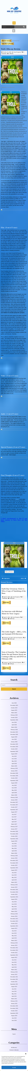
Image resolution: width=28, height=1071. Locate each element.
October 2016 (14, 836)
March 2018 (14, 795)
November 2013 (14, 921)
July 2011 (14, 989)
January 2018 (14, 800)
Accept (14, 1067)
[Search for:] (10, 26)
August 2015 (14, 870)
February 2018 (14, 797)
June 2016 (14, 846)
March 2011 (14, 998)
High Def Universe (14, 16)
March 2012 (14, 969)
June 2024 (14, 722)
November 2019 (14, 746)
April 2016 (14, 850)
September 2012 (14, 955)
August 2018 (14, 783)
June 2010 (14, 1020)
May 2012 (14, 964)
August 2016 (14, 841)
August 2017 (14, 812)
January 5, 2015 (8, 662)
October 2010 (14, 1010)
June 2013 (14, 933)
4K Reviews (14, 1047)
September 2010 (14, 1013)
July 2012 (14, 959)
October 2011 (14, 981)
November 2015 (14, 863)
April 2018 (14, 792)
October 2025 (14, 707)
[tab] (14, 23)
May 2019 (14, 761)
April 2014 (14, 909)
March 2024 (14, 727)
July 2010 (14, 1018)
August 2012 (14, 957)
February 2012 (14, 972)
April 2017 (14, 821)
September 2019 (14, 751)
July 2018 (14, 785)
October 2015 (14, 865)
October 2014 (14, 894)
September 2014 (14, 896)
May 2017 (14, 819)
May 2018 (14, 790)
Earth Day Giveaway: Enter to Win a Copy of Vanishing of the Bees (14, 591)
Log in (14, 1034)
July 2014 (14, 901)
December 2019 (14, 744)
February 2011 (14, 1001)
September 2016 (14, 838)
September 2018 (14, 780)
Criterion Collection (14, 1050)
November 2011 (14, 979)
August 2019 (14, 753)
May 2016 (14, 848)
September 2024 (14, 719)
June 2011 (14, 991)
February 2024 (14, 729)
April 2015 (14, 879)
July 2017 (14, 814)
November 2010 (14, 1008)
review (17, 499)
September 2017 (14, 809)
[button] (26, 1053)
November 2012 (14, 950)
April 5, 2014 (7, 596)
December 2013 (14, 918)
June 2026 (14, 703)
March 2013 (14, 940)
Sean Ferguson (17, 52)
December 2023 (14, 732)
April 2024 (14, 724)
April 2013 (14, 938)
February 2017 (14, 826)
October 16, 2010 (7, 52)
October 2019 (14, 749)
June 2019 (14, 758)
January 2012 (14, 974)
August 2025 (14, 710)
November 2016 (14, 833)
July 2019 (14, 756)
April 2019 (14, 763)
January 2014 (14, 916)
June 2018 (14, 787)
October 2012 (14, 952)
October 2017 (14, 807)
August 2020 (14, 736)
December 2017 (14, 802)
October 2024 (14, 717)
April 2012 (14, 967)
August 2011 (14, 986)
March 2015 (14, 882)
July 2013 (14, 930)
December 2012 (14, 947)
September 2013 (14, 926)
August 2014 (14, 899)
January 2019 (14, 770)
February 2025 (14, 715)
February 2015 (14, 884)
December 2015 (14, 860)
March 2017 (14, 824)
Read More (7, 602)
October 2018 (14, 778)
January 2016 (14, 858)
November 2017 (14, 804)
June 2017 (14, 816)
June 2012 (14, 962)
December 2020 (14, 734)
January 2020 (14, 741)
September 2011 (14, 984)
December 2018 (14, 773)
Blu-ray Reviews (9, 571)
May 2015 (14, 877)
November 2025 (14, 705)
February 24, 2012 (8, 637)
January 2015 (14, 887)
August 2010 (14, 1015)
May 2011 (14, 993)
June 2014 (14, 904)
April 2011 (14, 996)
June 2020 (14, 739)
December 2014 (14, 889)
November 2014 (14, 892)
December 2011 (14, 976)
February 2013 (14, 942)
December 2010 (14, 1005)
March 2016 (14, 853)
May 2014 (14, 906)
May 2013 (14, 935)
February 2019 (14, 768)
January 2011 (14, 1003)
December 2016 (14, 831)
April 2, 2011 (7, 617)
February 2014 (14, 913)
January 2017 (14, 829)
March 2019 (14, 766)
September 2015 (14, 867)
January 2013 (14, 945)
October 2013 (14, 923)
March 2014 (14, 911)
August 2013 (14, 928)
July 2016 (14, 843)
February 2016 (14, 855)
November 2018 (14, 775)
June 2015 (14, 875)
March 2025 (14, 712)
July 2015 (14, 872)
